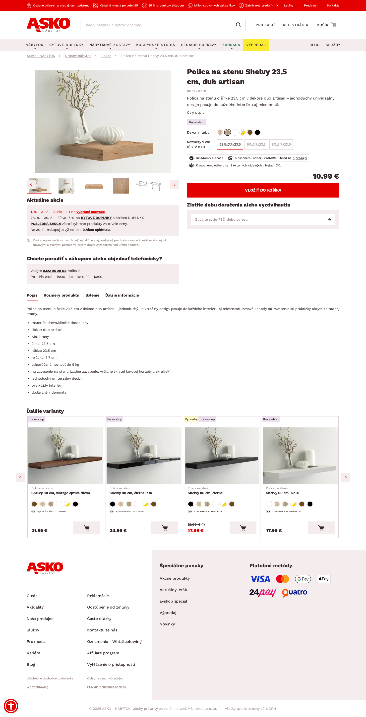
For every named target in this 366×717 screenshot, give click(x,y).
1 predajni (300, 158)
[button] (39, 186)
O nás (32, 595)
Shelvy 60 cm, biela (282, 490)
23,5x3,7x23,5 (230, 144)
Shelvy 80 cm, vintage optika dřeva (60, 490)
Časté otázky (99, 618)
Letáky (289, 5)
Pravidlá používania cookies (106, 687)
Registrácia (295, 25)
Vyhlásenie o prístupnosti (111, 664)
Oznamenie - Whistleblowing (114, 641)
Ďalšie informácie (122, 295)
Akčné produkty (175, 578)
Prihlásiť (266, 25)
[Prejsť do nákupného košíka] (326, 25)
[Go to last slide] (31, 184)
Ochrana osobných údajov (105, 678)
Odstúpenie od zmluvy (108, 607)
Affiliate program (103, 653)
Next (345, 477)
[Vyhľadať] (239, 25)
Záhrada (231, 45)
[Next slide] (174, 184)
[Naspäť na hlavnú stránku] (48, 25)
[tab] (32, 296)
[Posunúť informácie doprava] (273, 5)
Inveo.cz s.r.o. (206, 709)
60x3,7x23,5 (256, 146)
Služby (333, 45)
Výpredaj (168, 612)
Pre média (36, 641)
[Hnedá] (250, 132)
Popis (32, 295)
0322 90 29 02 (54, 271)
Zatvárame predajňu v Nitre (264, 5)
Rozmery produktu (61, 295)
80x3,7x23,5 (280, 146)
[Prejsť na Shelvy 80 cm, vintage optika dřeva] (66, 455)
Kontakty (333, 5)
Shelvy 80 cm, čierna (205, 490)
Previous (20, 477)
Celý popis (195, 112)
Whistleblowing (37, 687)
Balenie (92, 295)
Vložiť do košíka (263, 190)
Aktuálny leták (173, 589)
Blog (314, 45)
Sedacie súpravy (198, 45)
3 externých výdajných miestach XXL (256, 165)
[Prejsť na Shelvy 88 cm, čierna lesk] (144, 455)
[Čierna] (257, 132)
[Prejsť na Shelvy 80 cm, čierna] (222, 455)
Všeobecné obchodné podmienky (50, 678)
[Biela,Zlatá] (242, 132)
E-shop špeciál (173, 601)
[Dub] (220, 132)
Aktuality (35, 607)
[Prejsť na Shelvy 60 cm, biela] (300, 455)
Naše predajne (40, 618)
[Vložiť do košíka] (86, 527)
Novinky (167, 624)
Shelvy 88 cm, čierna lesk (131, 490)
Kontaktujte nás (102, 630)
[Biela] (235, 132)
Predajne (310, 5)
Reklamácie (98, 595)
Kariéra (33, 653)
